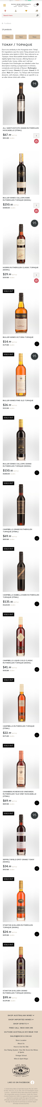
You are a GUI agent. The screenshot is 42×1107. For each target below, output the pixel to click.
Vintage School (21, 1055)
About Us (21, 1043)
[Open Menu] (5, 5)
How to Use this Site (21, 1047)
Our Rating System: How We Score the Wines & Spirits (21, 1051)
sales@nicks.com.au (21, 1036)
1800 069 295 (26, 1028)
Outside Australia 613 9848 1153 (21, 1032)
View (34, 37)
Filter (8, 37)
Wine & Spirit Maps (21, 1059)
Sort (21, 37)
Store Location (21, 1040)
